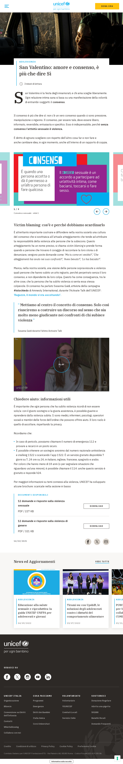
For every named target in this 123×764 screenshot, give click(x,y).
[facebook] (88, 542)
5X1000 (94, 712)
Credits (7, 746)
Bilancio (8, 706)
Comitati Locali (69, 712)
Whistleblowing (11, 727)
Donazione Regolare (101, 700)
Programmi (38, 700)
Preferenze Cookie (87, 746)
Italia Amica (39, 718)
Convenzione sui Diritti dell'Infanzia (14, 714)
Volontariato (68, 700)
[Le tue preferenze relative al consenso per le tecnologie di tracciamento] (117, 758)
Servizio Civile (69, 718)
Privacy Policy (47, 746)
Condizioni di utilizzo (26, 746)
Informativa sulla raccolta (61, 761)
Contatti (8, 721)
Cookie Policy (66, 746)
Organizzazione (11, 700)
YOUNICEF (67, 706)
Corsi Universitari (41, 724)
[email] (106, 542)
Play (61, 364)
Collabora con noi (12, 733)
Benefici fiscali (98, 718)
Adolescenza (27, 62)
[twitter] (97, 542)
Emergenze (38, 706)
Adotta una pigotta (100, 706)
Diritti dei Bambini (41, 712)
